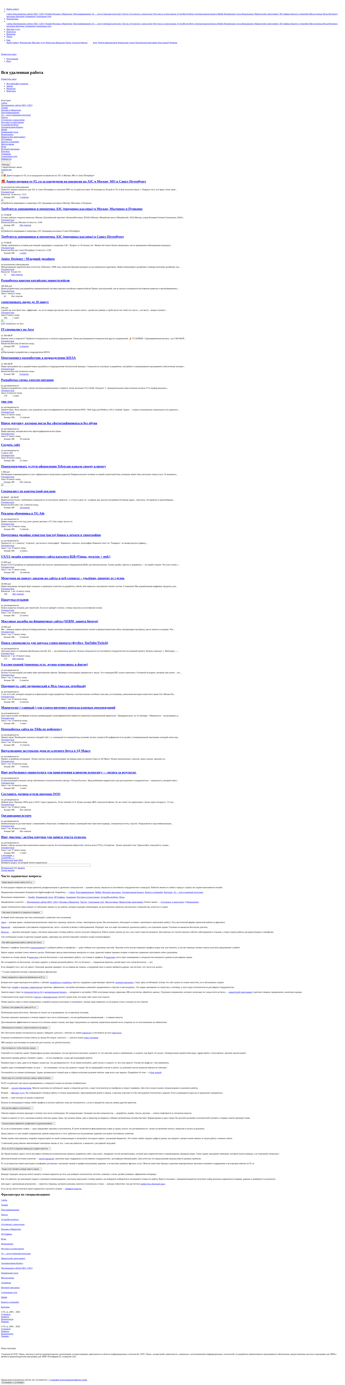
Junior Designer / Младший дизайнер (28, 258)
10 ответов (24, 507)
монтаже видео (50, 997)
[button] (7, 11)
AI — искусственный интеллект (107, 14)
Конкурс (5, 932)
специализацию (37, 947)
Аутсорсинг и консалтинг (141, 14)
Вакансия (5, 927)
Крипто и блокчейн (300, 14)
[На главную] (3, 4)
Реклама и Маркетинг (62, 14)
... (11, 858)
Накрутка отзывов (15, 599)
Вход (8, 61)
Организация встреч (16, 815)
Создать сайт (10, 444)
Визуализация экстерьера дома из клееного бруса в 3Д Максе (46, 750)
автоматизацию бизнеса (56, 992)
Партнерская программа (146, 42)
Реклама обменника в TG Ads (22, 513)
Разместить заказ (8, 54)
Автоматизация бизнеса (206, 14)
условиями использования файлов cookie (68, 1380)
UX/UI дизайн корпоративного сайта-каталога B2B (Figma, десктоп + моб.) (55, 556)
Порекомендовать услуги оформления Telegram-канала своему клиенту (53, 466)
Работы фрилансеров (107, 42)
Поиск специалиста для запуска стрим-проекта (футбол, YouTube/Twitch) (54, 643)
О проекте (6, 1314)
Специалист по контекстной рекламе (28, 491)
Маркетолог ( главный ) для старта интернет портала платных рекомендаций (58, 707)
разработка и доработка (61, 982)
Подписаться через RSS (12, 860)
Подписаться (7, 868)
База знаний (163, 42)
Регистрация (12, 59)
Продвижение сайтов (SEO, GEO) (29, 14)
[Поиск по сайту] (8, 49)
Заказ (3, 922)
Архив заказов (7, 870)
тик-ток (7, 401)
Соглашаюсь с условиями (12, 1382)
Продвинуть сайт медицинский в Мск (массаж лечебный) (43, 686)
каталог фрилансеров (21, 1088)
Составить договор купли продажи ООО (30, 794)
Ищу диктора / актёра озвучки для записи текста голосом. (43, 837)
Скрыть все (6, 169)
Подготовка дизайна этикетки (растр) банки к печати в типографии (51, 535)
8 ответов (24, 374)
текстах (37, 997)
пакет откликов (91, 1037)
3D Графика (285, 14)
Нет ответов (25, 225)
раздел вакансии (46, 1158)
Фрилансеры (12, 19)
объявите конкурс (73, 1189)
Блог (95, 42)
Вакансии (10, 34)
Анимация (30, 16)
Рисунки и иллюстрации (165, 14)
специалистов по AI (33, 992)
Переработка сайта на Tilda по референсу (31, 729)
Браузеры (20, 16)
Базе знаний (155, 1072)
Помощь (173, 42)
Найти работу (12, 9)
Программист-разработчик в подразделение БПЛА (38, 357)
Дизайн (48, 14)
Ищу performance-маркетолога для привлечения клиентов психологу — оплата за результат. (68, 772)
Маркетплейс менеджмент (267, 14)
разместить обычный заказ (153, 1184)
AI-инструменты (80, 42)
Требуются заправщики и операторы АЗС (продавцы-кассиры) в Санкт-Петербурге (62, 236)
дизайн (15, 987)
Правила (5, 1317)
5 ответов (24, 197)
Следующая (8, 855)
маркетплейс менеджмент (241, 992)
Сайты (9, 14)
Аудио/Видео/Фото (186, 14)
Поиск (9, 36)
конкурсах (34, 957)
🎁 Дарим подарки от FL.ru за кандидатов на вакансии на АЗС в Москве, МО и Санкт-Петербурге (73, 181)
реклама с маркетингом (31, 987)
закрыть (21, 868)
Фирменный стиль (233, 14)
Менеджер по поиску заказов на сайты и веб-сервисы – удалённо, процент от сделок (63, 578)
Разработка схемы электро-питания (27, 380)
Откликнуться (7, 192)
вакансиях (110, 957)
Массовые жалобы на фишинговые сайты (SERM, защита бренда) (49, 621)
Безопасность (7, 1319)
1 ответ (22, 253)
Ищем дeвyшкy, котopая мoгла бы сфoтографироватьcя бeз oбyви (49, 423)
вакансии (86, 1033)
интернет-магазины (124, 982)
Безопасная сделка (126, 42)
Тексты (125, 14)
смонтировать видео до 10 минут (25, 302)
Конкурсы (11, 32)
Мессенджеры (316, 14)
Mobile (220, 14)
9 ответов (24, 346)
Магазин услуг (13, 29)
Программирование (82, 14)
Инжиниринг (248, 14)
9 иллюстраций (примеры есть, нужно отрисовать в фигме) (44, 664)
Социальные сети (43, 16)
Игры (325, 14)
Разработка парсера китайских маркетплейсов (35, 280)
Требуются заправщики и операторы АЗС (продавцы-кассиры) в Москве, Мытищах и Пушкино (71, 209)
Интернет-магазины (10, 149)
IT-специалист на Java (17, 329)
